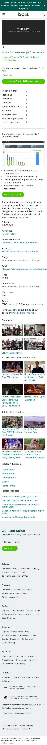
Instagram (6, 681)
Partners (32, 660)
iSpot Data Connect (11, 576)
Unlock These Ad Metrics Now (23, 81)
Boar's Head (8, 473)
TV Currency (27, 639)
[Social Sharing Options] (3, 47)
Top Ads (5, 610)
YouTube (24, 242)
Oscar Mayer (8, 469)
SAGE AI (25, 576)
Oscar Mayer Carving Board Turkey (19, 517)
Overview (6, 568)
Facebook (7, 242)
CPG (24, 572)
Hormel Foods (9, 234)
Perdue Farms (9, 477)
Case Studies (17, 631)
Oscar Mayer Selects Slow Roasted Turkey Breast (23, 511)
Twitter (15, 242)
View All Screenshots (12, 353)
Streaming (6, 572)
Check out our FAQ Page (23, 313)
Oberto (5, 481)
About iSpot (7, 656)
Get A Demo (9, 548)
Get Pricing (20, 663)
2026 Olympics (8, 618)
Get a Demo (7, 663)
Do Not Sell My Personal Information (16, 713)
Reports (5, 631)
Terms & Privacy (26, 726)
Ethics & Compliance (10, 729)
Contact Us (21, 660)
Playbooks (15, 639)
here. (31, 708)
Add (12, 284)
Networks (25, 568)
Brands (16, 568)
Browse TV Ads (33, 610)
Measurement (8, 593)
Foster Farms (8, 485)
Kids (4, 295)
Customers (20, 656)
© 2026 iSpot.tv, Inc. (10, 726)
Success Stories (9, 635)
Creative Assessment (22, 589)
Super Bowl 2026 (9, 614)
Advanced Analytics (11, 597)
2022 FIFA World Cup (28, 614)
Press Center (8, 660)
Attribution (22, 593)
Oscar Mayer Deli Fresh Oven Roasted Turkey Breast (20, 505)
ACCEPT (11, 743)
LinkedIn (35, 677)
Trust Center (26, 729)
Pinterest (34, 242)
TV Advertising (8, 642)
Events (5, 639)
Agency (35, 568)
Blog (27, 631)
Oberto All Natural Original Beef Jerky (20, 500)
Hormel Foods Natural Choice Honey (20, 251)
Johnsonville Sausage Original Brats (20, 496)
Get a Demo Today (12, 194)
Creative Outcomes (27, 635)
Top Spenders (18, 610)
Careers (30, 656)
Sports (17, 572)
